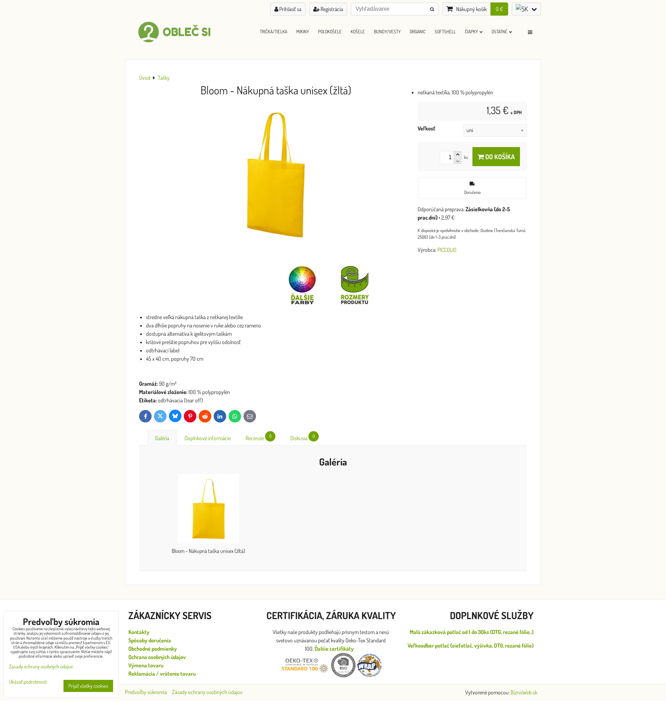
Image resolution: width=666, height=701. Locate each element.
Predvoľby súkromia (146, 692)
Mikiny (302, 31)
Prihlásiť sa (289, 9)
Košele (358, 31)
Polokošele (330, 31)
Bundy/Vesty (387, 31)
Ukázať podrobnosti (28, 682)
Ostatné (499, 31)
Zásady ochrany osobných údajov (207, 692)
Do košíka (499, 156)
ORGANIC (418, 31)
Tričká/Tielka (273, 31)
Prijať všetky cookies (88, 686)
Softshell (445, 31)
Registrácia (331, 9)
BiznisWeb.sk (524, 692)
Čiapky (471, 31)
